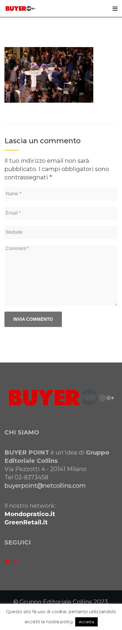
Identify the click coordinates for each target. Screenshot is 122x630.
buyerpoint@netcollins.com (45, 485)
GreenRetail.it (26, 522)
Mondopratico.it (29, 514)
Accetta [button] (86, 621)
